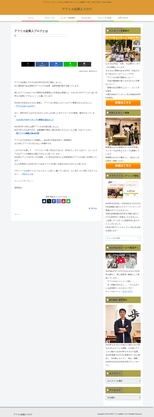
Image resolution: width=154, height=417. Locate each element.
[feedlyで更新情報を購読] (68, 201)
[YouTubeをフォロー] (63, 201)
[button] (84, 64)
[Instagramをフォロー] (59, 201)
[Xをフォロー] (49, 201)
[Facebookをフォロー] (54, 201)
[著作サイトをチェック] (44, 201)
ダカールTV (127, 291)
